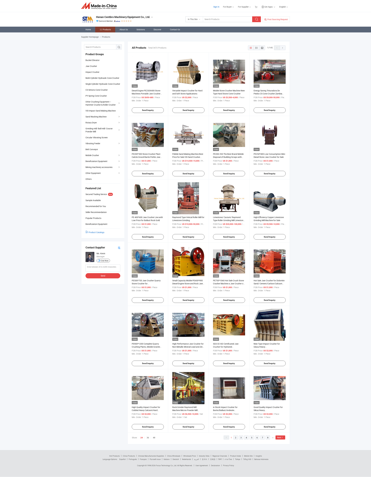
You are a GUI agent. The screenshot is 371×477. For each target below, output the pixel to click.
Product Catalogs (96, 232)
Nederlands (186, 459)
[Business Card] (119, 248)
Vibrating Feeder (93, 143)
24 (141, 437)
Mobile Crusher (92, 155)
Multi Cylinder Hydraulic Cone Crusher (102, 78)
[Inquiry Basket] (256, 6)
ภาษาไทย (228, 459)
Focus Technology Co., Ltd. (166, 465)
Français (143, 459)
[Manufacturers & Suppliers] (99, 5)
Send (103, 275)
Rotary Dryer (91, 122)
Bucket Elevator (93, 60)
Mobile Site (248, 456)
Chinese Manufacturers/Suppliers (151, 456)
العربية (196, 459)
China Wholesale (173, 456)
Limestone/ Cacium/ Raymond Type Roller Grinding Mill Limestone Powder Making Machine (228, 220)
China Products (129, 456)
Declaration (215, 465)
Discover (157, 29)
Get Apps (268, 6)
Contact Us (175, 29)
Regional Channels (219, 456)
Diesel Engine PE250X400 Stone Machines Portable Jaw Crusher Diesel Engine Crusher (146, 93)
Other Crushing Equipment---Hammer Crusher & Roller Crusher (101, 103)
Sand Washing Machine (96, 116)
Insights (259, 456)
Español (122, 459)
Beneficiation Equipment (96, 161)
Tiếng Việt (247, 459)
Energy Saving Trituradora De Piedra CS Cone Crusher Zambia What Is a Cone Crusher (268, 93)
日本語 (212, 459)
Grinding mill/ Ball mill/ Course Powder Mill (99, 130)
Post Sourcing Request (277, 19)
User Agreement (201, 465)
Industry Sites (204, 456)
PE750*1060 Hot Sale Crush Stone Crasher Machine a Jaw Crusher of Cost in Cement (228, 283)
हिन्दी (220, 459)
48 (154, 437)
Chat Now (104, 260)
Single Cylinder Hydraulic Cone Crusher (103, 84)
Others (89, 179)
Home (88, 29)
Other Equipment (93, 173)
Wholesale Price (189, 456)
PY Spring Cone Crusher (96, 95)
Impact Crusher (92, 72)
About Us (124, 29)
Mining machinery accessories (99, 167)
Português (133, 459)
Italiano (167, 459)
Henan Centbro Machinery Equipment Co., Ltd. (123, 17)
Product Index (235, 456)
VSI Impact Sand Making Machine (101, 110)
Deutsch (176, 459)
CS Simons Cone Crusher (97, 89)
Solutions (141, 29)
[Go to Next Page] (282, 48)
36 (148, 437)
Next (279, 437)
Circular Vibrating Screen (97, 137)
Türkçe (237, 459)
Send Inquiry (148, 110)
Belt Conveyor (92, 149)
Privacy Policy (228, 465)
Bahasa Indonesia (261, 459)
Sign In (216, 6)
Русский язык (155, 459)
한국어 (204, 459)
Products (107, 29)
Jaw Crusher (91, 66)
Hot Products (114, 456)
